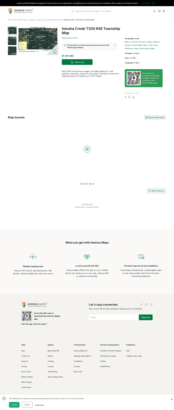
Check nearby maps (156, 117)
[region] (87, 149)
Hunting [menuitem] (51, 361)
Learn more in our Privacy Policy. (72, 398)
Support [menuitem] (24, 361)
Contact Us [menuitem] (25, 356)
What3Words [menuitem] (105, 366)
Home (10, 20)
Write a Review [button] (157, 191)
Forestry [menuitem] (77, 366)
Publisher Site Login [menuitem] (134, 356)
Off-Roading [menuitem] (52, 372)
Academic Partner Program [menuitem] (110, 351)
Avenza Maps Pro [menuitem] (81, 351)
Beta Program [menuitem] (26, 382)
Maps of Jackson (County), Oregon (139, 42)
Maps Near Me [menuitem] (53, 351)
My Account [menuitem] (26, 372)
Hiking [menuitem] (50, 356)
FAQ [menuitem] (23, 351)
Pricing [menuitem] (24, 366)
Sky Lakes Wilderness (53, 20)
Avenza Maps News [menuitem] (55, 377)
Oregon (32, 20)
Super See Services (70, 38)
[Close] (171, 398)
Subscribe (145, 317)
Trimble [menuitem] (103, 361)
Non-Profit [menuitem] (78, 372)
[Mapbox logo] (14, 175)
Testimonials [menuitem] (26, 387)
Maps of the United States (144, 48)
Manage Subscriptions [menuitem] (82, 356)
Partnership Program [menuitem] (108, 356)
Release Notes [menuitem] (27, 377)
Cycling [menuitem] (51, 366)
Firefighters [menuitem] (78, 361)
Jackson (39, 20)
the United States (20, 20)
